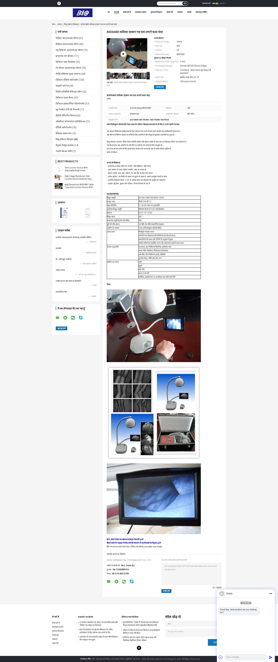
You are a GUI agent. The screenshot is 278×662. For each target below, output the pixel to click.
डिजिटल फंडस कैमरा (64, 97)
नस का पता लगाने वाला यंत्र (119, 546)
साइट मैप (55, 643)
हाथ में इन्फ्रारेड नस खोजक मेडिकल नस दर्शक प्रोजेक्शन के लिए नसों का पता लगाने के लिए (96, 631)
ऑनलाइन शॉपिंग (201, 12)
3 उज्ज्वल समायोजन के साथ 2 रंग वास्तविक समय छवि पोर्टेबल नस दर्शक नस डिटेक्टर (99, 623)
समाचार (180, 12)
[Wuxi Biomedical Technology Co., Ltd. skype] (82, 318)
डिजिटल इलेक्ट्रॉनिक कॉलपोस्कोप (70, 103)
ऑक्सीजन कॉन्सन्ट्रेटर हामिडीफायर (70, 121)
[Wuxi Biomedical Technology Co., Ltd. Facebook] (59, 3)
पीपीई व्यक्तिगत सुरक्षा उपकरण (68, 73)
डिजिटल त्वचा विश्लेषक (65, 62)
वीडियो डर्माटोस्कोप (64, 127)
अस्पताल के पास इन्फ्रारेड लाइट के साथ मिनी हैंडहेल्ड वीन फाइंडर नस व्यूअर (99, 638)
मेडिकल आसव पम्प (63, 133)
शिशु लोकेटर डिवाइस (71, 24)
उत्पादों (116, 12)
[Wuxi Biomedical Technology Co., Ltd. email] (59, 318)
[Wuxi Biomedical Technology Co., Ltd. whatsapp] (67, 318)
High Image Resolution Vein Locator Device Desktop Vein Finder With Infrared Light (78, 179)
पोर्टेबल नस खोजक (136, 546)
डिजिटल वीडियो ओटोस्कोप (67, 79)
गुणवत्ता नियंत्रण (156, 12)
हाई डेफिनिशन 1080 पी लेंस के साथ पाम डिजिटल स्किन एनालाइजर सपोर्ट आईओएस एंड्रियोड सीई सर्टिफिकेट (140, 624)
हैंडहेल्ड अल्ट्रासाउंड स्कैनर (67, 44)
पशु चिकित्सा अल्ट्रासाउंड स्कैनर (69, 50)
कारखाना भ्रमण (140, 12)
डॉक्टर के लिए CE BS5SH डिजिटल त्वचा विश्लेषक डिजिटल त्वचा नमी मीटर (141, 631)
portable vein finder (153, 546)
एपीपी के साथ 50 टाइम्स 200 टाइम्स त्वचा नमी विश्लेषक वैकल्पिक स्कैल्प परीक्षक (139, 638)
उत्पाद (59, 24)
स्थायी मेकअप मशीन (64, 151)
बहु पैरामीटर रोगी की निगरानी (67, 109)
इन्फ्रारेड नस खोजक (64, 56)
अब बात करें (206, 3)
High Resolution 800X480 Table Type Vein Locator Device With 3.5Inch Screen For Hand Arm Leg (80, 187)
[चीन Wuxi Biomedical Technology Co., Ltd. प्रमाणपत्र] (64, 212)
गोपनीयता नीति (85, 659)
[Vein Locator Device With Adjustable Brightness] (59, 169)
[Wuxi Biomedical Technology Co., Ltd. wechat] (74, 318)
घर (109, 12)
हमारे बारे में (127, 12)
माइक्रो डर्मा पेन (62, 85)
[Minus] (270, 593)
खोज (185, 3)
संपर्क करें (170, 12)
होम (53, 24)
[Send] (270, 657)
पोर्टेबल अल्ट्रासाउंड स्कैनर (67, 38)
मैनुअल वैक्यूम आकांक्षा (65, 145)
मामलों (189, 12)
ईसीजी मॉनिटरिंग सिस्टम (66, 115)
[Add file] (221, 657)
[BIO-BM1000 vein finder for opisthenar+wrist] (123, 54)
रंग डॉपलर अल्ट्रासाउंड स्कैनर (68, 67)
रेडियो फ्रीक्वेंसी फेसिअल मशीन (69, 91)
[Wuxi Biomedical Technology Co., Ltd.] (83, 12)
